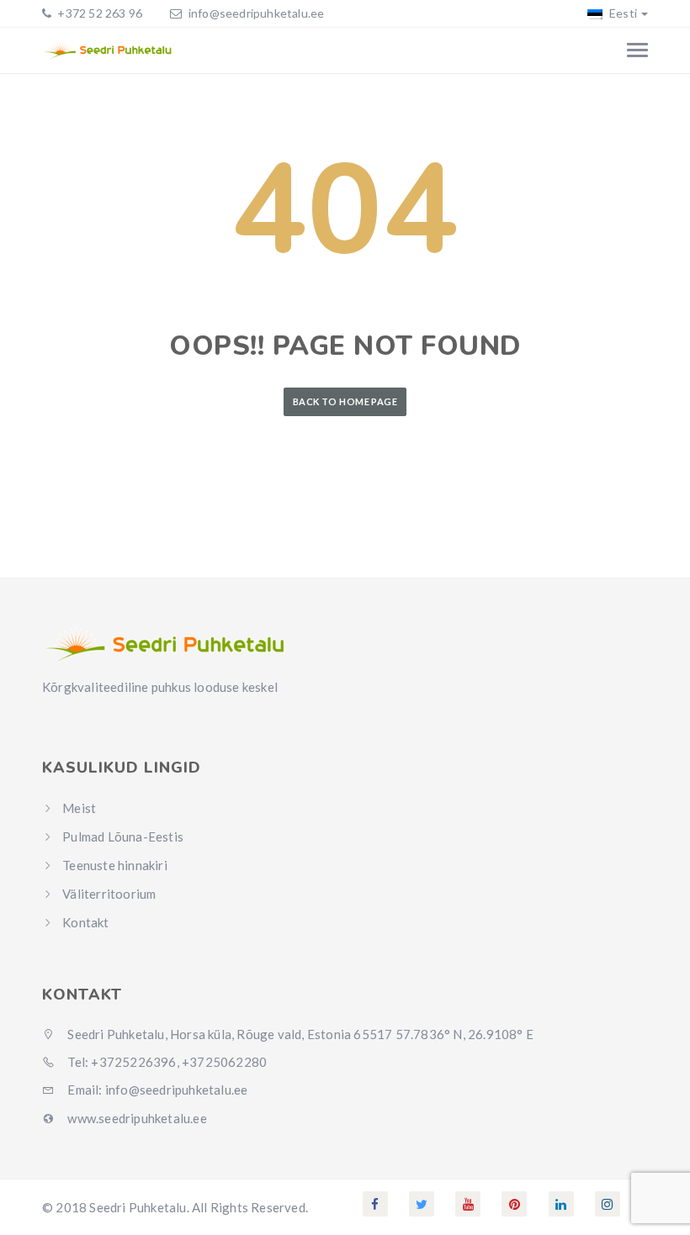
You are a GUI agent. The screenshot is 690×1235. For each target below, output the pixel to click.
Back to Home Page (345, 401)
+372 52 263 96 (98, 13)
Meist (79, 807)
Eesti (622, 13)
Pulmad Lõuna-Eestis (122, 836)
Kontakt (85, 922)
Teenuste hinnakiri (114, 865)
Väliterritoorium (109, 893)
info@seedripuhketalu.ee (256, 13)
